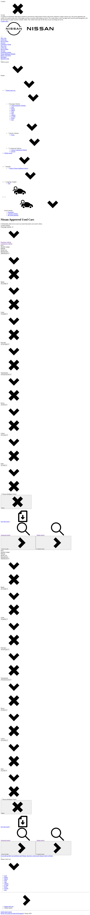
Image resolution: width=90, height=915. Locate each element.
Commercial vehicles (6, 244)
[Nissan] (27, 35)
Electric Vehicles (14, 133)
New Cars (3, 38)
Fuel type (3, 342)
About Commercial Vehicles (19, 150)
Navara (13, 151)
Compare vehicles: (13, 213)
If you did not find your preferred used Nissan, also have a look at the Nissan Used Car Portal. (27, 856)
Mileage (3, 248)
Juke (12, 113)
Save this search (5, 521)
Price (2, 245)
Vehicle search (8, 153)
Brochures (3, 57)
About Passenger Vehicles (18, 105)
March (13, 110)
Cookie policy (5, 21)
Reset (2, 508)
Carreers (9, 912)
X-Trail (13, 116)
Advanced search (5, 535)
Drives (2, 403)
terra (12, 120)
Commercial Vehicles (15, 148)
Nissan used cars (11, 90)
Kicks (13, 118)
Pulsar (13, 108)
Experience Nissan (6, 44)
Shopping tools (5, 58)
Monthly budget (5, 247)
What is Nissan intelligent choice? (18, 168)
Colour (3, 433)
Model (2, 282)
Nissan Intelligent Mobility (8, 54)
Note (12, 112)
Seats (2, 463)
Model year (4, 250)
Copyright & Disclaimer (16, 913)
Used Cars (4, 39)
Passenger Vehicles (14, 104)
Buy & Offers (4, 41)
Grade (2, 312)
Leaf (12, 107)
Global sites (4, 912)
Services (3, 43)
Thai (9, 183)
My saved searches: (13, 215)
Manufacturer (4, 251)
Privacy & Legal (5, 913)
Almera (13, 115)
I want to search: (5, 225)
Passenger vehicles (6, 242)
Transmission (4, 373)
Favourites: (11, 212)
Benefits (8, 166)
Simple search (40, 535)
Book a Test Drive (6, 55)
